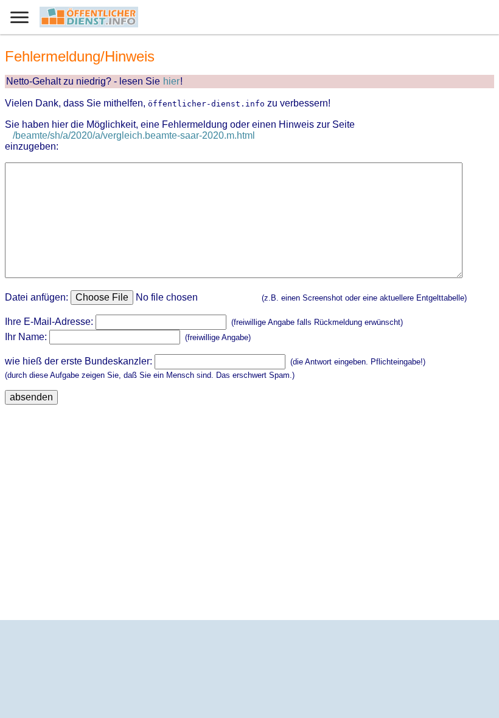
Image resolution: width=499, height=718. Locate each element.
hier (171, 81)
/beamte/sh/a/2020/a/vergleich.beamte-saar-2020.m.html (134, 135)
